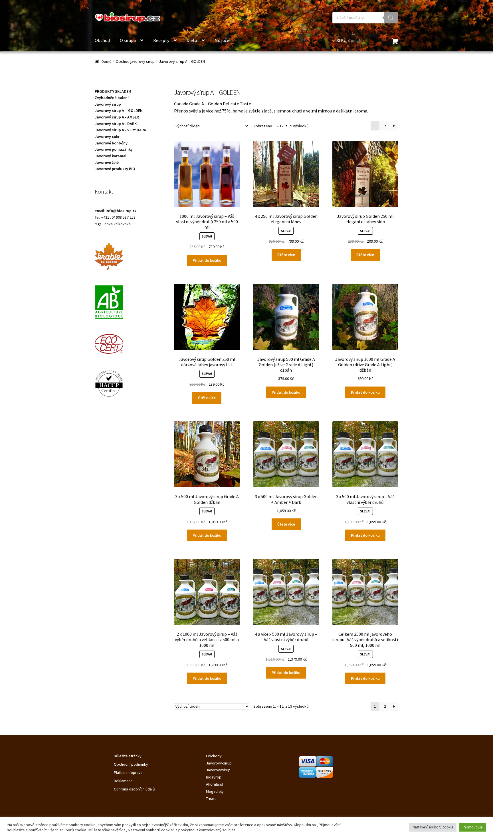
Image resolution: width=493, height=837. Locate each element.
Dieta (192, 40)
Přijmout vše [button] (472, 827)
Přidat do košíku (207, 260)
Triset (211, 798)
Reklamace (123, 780)
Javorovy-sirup (219, 763)
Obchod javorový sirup (135, 61)
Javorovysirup (218, 769)
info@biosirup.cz (121, 210)
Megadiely (215, 791)
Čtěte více (286, 254)
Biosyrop (213, 777)
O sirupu (128, 40)
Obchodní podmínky (131, 764)
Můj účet (223, 40)
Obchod (102, 40)
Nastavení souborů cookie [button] (433, 827)
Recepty (161, 40)
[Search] (391, 17)
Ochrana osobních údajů (134, 789)
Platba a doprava (128, 772)
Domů (107, 61)
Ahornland (214, 784)
